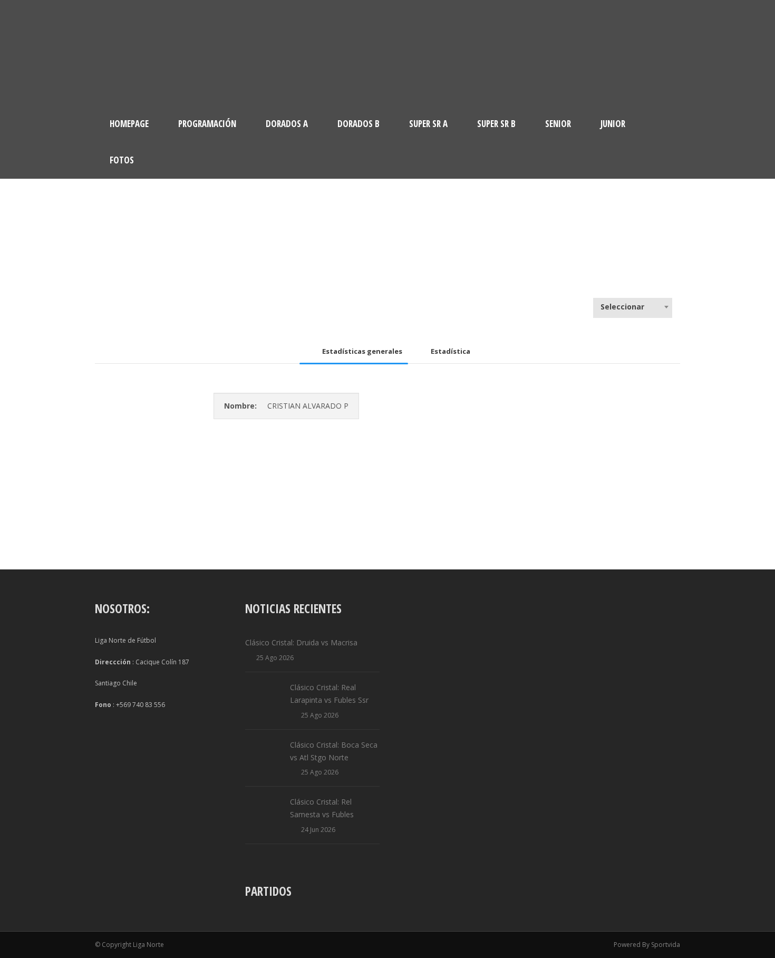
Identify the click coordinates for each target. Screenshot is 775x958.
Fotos (122, 160)
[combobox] (632, 306)
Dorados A (287, 124)
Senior (558, 124)
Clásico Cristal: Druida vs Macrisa (301, 642)
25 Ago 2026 (275, 657)
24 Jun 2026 (318, 829)
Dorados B (358, 124)
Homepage (129, 124)
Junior (612, 124)
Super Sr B (496, 124)
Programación (207, 124)
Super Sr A (428, 124)
